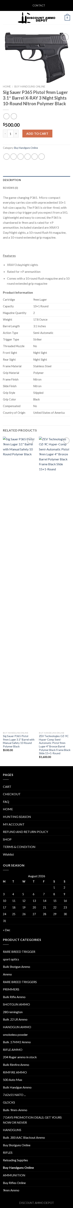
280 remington (13, 1012)
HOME (8, 809)
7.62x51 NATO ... (14, 1095)
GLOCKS (9, 1102)
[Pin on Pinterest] (34, 156)
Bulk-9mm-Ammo (15, 1110)
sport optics (11, 959)
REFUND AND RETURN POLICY (25, 832)
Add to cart (37, 133)
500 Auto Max (12, 1079)
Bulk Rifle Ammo (14, 997)
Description (12, 180)
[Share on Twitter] (20, 156)
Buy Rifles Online (14, 1183)
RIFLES (7, 1152)
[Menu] (5, 17)
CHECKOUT (12, 794)
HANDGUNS (12, 1130)
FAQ (6, 801)
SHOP (7, 839)
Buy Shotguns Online (16, 1145)
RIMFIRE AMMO (15, 1072)
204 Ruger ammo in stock (20, 1057)
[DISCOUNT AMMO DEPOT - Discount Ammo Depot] (36, 17)
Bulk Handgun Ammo (17, 1087)
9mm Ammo (11, 1190)
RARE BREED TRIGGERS (20, 982)
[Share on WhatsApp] (6, 156)
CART (7, 786)
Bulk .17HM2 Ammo (17, 1042)
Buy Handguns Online (29, 86)
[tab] (36, 180)
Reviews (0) (10, 187)
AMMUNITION (14, 1175)
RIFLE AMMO (12, 1049)
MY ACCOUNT (14, 824)
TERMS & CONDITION (19, 847)
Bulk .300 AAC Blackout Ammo (24, 1137)
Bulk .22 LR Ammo (15, 1019)
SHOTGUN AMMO (16, 1004)
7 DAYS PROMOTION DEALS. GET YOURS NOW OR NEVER (32, 1119)
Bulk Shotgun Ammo (16, 966)
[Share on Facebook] (13, 156)
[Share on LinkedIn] (41, 156)
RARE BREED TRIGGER (19, 951)
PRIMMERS (11, 989)
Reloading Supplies (15, 1160)
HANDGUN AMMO (17, 1027)
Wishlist (8, 854)
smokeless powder (15, 1034)
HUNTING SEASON (17, 816)
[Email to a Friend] (27, 156)
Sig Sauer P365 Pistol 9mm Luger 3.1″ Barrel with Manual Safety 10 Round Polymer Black (18, 741)
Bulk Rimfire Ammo (16, 1064)
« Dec (6, 930)
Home (7, 86)
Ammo (7, 974)
